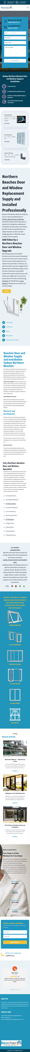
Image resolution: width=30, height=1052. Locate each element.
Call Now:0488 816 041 (10, 2)
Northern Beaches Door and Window (13, 219)
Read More (6, 123)
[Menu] (27, 7)
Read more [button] (15, 985)
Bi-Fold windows (11, 504)
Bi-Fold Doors (10, 519)
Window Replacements (8, 381)
